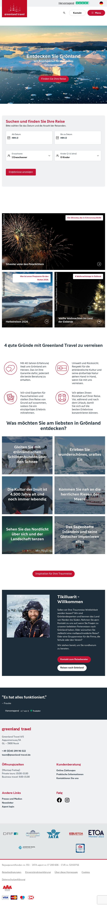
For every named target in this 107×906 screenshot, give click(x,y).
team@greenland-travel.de (16, 755)
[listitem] (53, 241)
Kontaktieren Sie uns (67, 778)
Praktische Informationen (69, 774)
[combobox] (101, 3)
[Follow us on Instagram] (67, 800)
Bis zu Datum (66, 134)
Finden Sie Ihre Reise (53, 79)
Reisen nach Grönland (72, 668)
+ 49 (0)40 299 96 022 (14, 751)
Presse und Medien (12, 799)
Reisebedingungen (11, 872)
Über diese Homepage (66, 872)
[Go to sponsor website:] (10, 833)
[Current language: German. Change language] (101, 3)
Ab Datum (16, 134)
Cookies (86, 872)
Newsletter (7, 803)
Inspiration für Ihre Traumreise (53, 574)
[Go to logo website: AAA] (7, 888)
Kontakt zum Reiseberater (74, 659)
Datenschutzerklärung (13, 880)
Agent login (8, 807)
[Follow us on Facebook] (59, 800)
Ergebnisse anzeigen (21, 172)
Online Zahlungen (66, 771)
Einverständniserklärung (38, 872)
